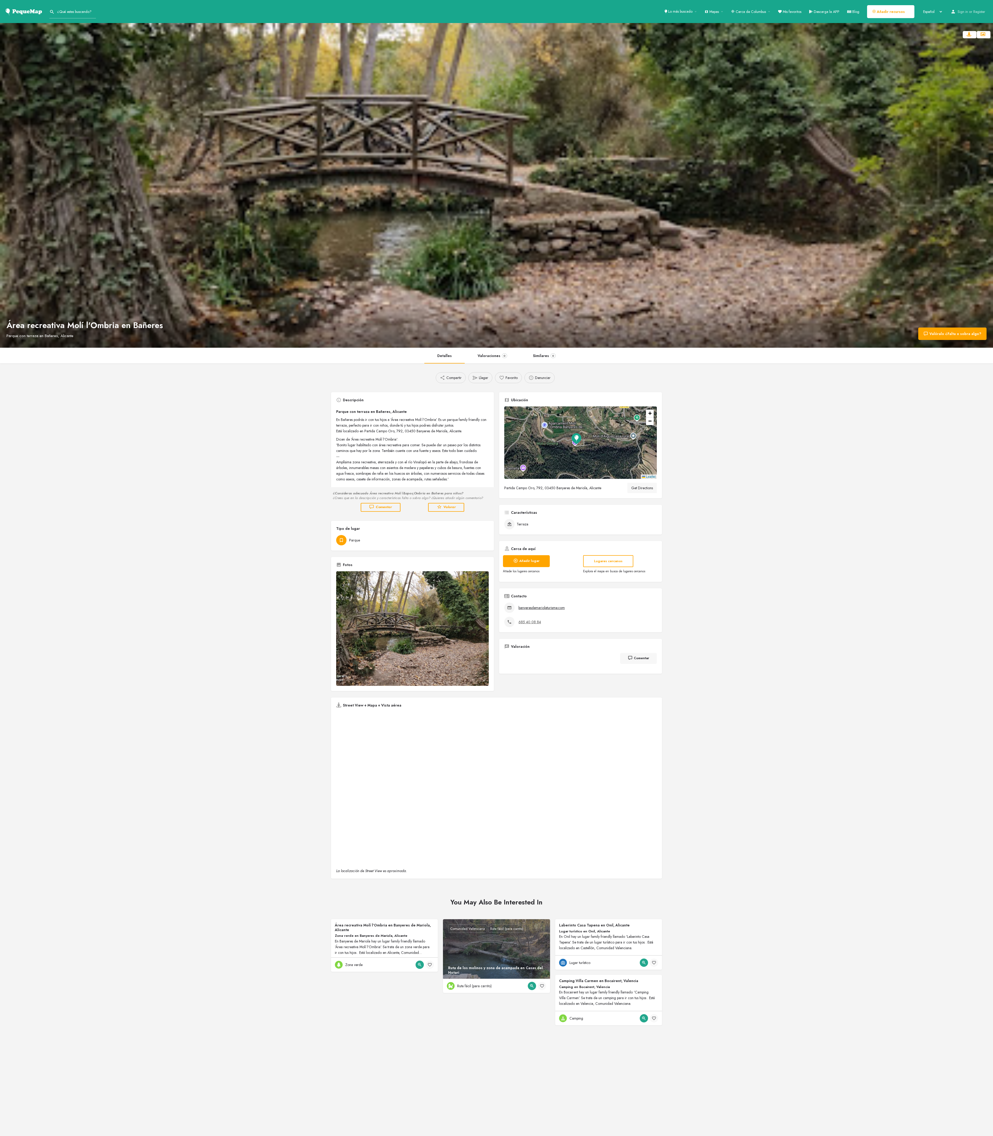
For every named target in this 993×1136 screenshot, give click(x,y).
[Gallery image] (412, 628)
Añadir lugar (529, 560)
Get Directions (642, 488)
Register (979, 11)
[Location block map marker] (576, 438)
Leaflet (650, 476)
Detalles (444, 355)
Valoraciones (492, 355)
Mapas (713, 11)
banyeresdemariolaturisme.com (541, 607)
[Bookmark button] (430, 965)
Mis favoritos (791, 11)
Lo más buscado (680, 11)
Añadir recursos (890, 11)
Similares (543, 355)
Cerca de (750, 11)
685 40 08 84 (529, 622)
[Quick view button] (420, 965)
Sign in (963, 11)
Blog (855, 11)
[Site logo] (25, 11)
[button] (580, 443)
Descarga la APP (826, 11)
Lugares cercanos (608, 561)
